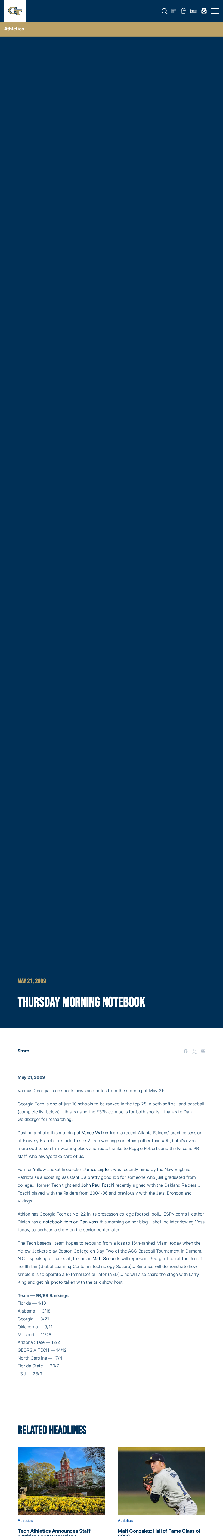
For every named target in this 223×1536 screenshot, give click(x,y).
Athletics (14, 29)
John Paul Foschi (97, 1185)
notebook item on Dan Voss (70, 1222)
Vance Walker (95, 1132)
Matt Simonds (106, 1258)
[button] (164, 11)
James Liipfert (97, 1169)
